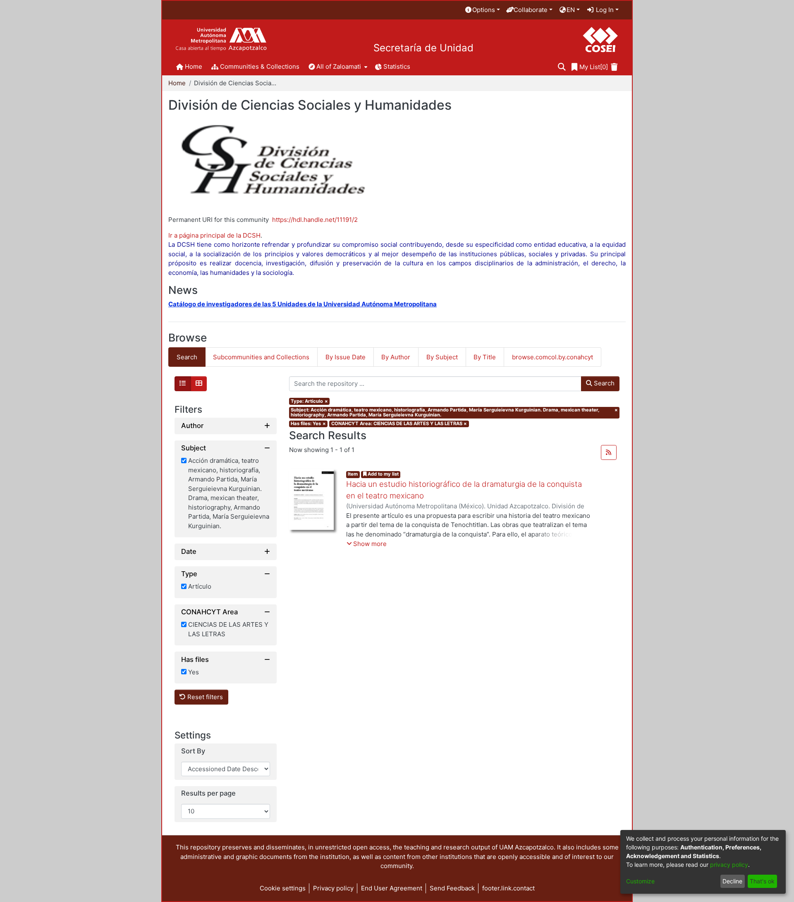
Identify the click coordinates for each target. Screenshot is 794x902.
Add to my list (382, 474)
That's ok (762, 881)
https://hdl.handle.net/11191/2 (315, 220)
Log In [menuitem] (604, 10)
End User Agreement (391, 888)
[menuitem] (482, 10)
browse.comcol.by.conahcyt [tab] (552, 357)
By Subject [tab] (442, 357)
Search (603, 383)
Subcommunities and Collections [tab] (261, 357)
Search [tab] (187, 357)
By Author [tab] (395, 357)
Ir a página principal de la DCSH (214, 235)
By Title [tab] (485, 357)
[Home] (221, 39)
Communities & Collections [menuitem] (259, 66)
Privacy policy (333, 888)
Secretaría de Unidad (423, 48)
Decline (732, 881)
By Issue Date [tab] (345, 357)
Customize (640, 881)
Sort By (193, 751)
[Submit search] (562, 67)
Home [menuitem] (193, 66)
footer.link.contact (508, 888)
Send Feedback (452, 888)
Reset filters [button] (204, 697)
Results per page (208, 793)
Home (177, 83)
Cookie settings (283, 888)
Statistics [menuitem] (396, 66)
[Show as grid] (199, 383)
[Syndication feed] (609, 452)
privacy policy (729, 864)
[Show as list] (183, 383)
